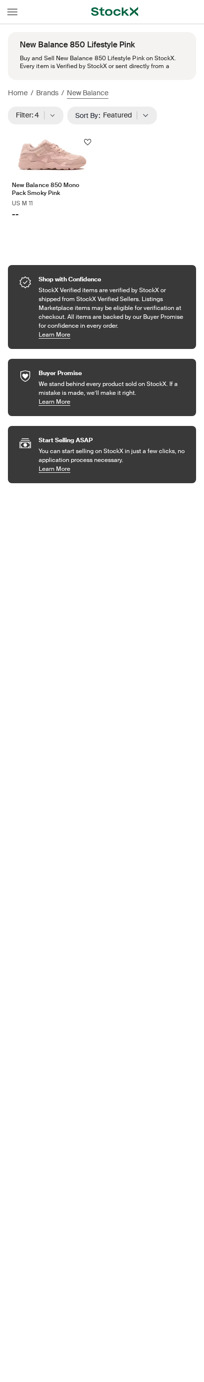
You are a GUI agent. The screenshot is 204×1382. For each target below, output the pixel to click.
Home (18, 92)
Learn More (112, 334)
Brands (47, 92)
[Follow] (88, 142)
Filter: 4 (31, 115)
